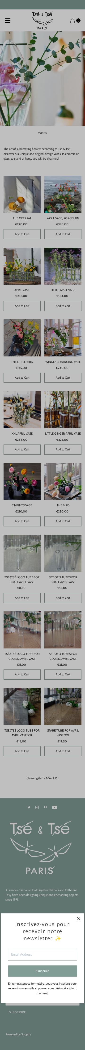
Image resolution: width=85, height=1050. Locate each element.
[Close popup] (79, 919)
